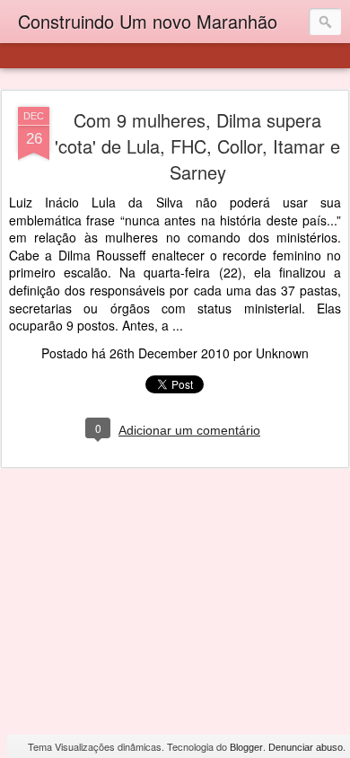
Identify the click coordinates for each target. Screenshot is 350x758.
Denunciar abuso (305, 747)
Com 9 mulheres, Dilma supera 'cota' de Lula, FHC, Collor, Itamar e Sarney (197, 146)
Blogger (246, 747)
